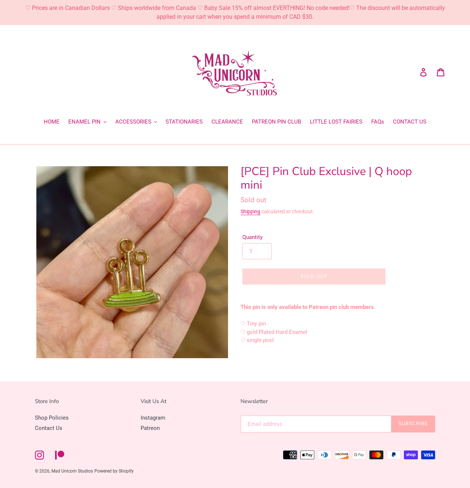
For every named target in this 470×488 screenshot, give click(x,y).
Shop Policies (52, 417)
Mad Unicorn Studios (72, 471)
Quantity (252, 237)
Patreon (150, 428)
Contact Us (48, 428)
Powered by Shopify (114, 471)
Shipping (250, 211)
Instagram (153, 417)
